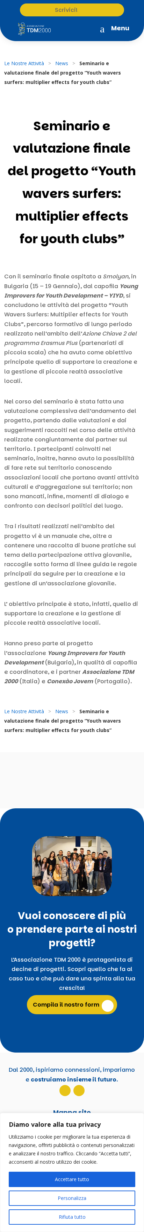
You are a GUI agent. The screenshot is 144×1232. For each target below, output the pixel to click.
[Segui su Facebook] (79, 1090)
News (61, 63)
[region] (72, 1172)
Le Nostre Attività (24, 63)
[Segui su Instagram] (65, 1090)
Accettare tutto (72, 1179)
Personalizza (72, 1198)
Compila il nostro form (66, 1005)
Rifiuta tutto (72, 1217)
